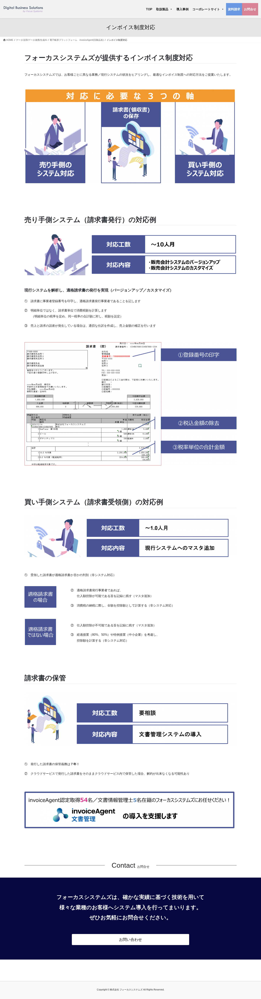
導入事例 (182, 9)
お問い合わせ (130, 939)
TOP (149, 9)
